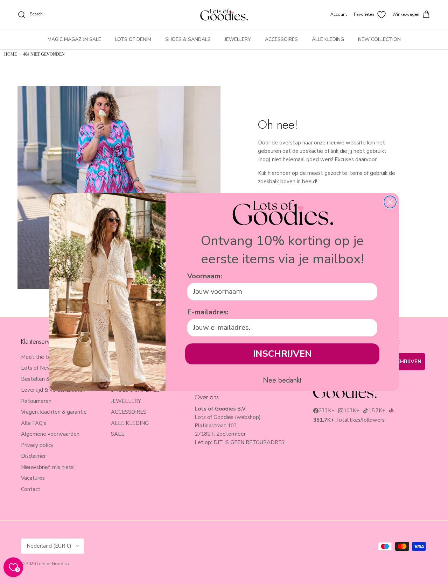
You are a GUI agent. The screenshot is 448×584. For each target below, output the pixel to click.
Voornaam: (204, 276)
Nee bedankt (282, 380)
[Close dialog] (390, 202)
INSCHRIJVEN (282, 354)
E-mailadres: (208, 312)
